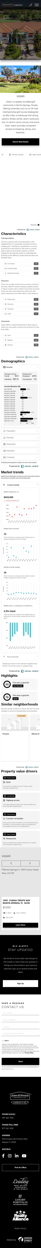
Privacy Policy (29, 1053)
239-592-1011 (30, 5)
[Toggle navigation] (37, 5)
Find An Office (20, 1168)
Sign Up (20, 983)
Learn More (20, 925)
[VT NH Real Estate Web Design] (25, 1240)
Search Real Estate (20, 142)
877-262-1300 (7, 1128)
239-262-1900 (8, 1118)
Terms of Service (6, 1069)
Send (20, 1061)
